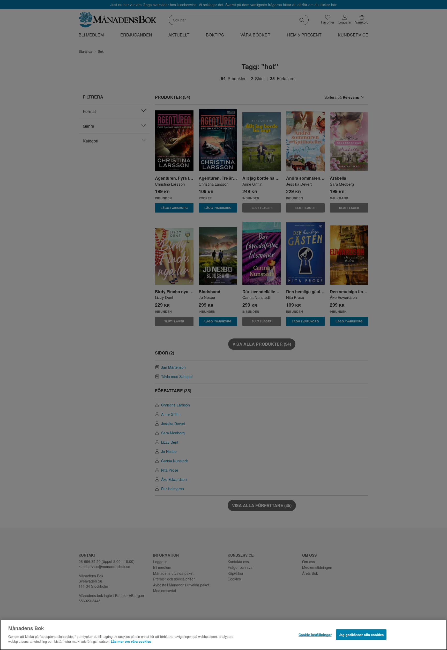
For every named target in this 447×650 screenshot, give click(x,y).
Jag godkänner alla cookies (361, 634)
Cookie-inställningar (315, 634)
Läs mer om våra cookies (131, 641)
